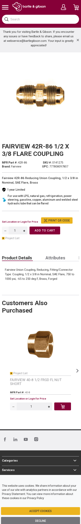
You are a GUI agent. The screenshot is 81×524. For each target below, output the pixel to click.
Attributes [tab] (55, 258)
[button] (77, 370)
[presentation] (17, 258)
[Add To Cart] (62, 406)
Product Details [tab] (17, 258)
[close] (78, 40)
